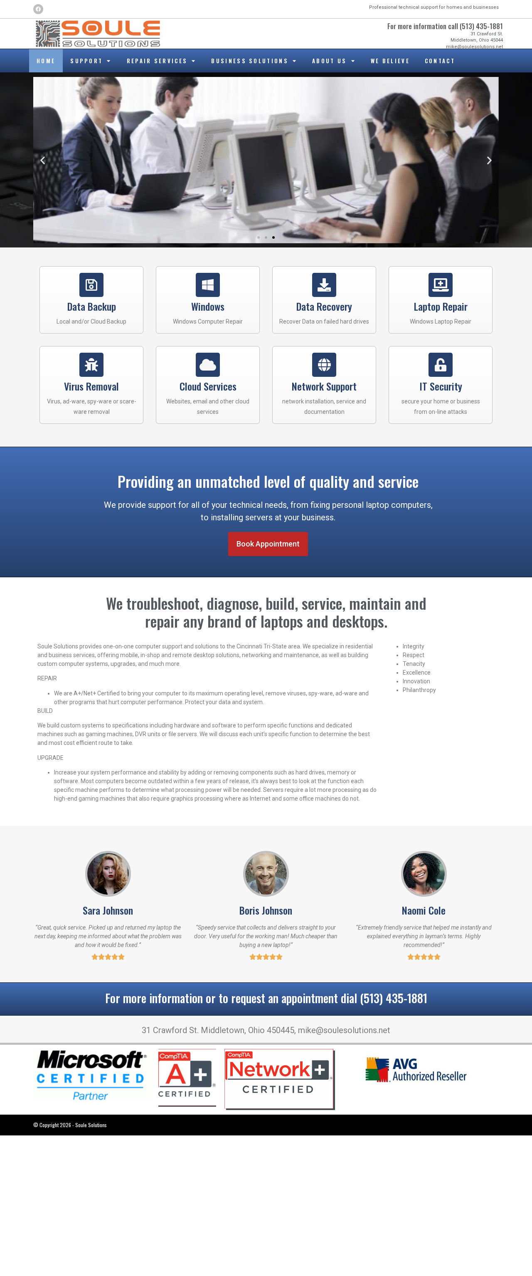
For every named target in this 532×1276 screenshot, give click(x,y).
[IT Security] (441, 365)
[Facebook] (38, 9)
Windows (207, 306)
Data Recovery (324, 306)
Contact (440, 61)
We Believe (390, 61)
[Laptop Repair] (441, 285)
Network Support (324, 385)
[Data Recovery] (324, 285)
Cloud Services (208, 385)
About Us (329, 61)
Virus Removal (91, 385)
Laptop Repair (441, 306)
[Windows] (208, 285)
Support (86, 61)
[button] (42, 160)
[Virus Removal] (91, 365)
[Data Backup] (91, 285)
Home (46, 61)
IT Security (440, 385)
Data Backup (91, 306)
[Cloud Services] (208, 365)
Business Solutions (249, 61)
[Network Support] (324, 365)
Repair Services (157, 61)
